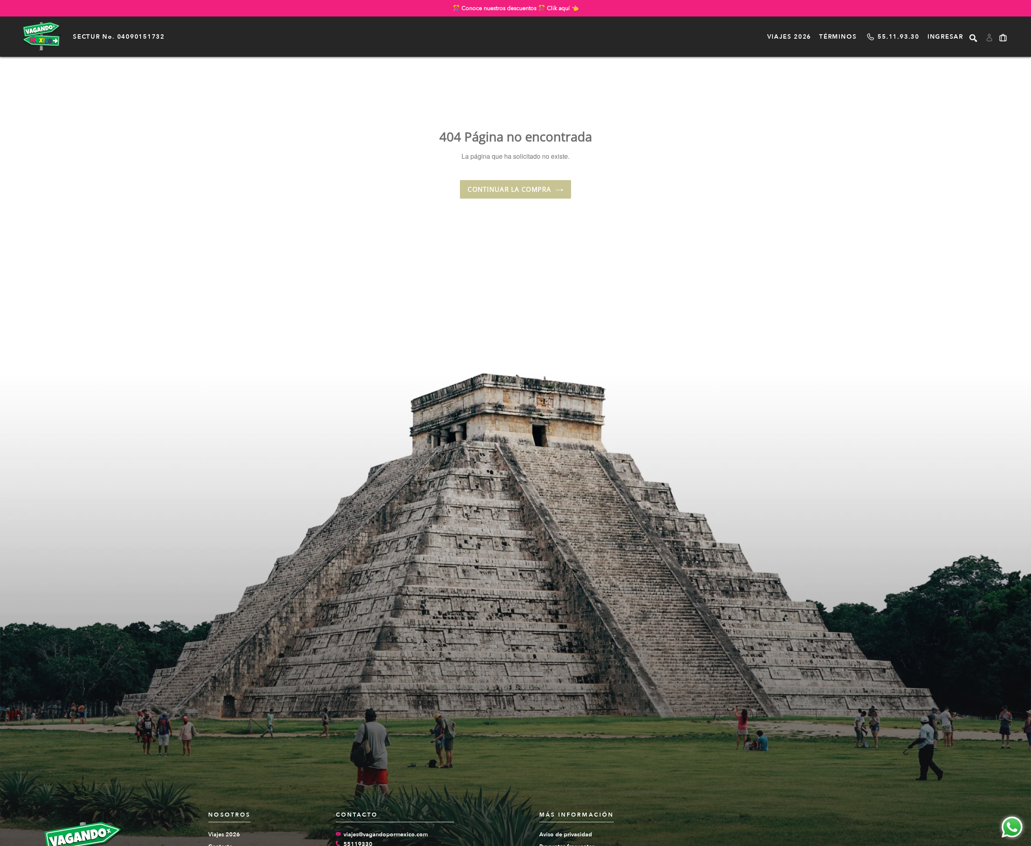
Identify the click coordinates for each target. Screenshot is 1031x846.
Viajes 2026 (789, 37)
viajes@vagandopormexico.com (386, 834)
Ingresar (945, 37)
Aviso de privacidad (565, 834)
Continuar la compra (509, 189)
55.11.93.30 (898, 37)
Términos (838, 37)
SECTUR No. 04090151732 (119, 37)
